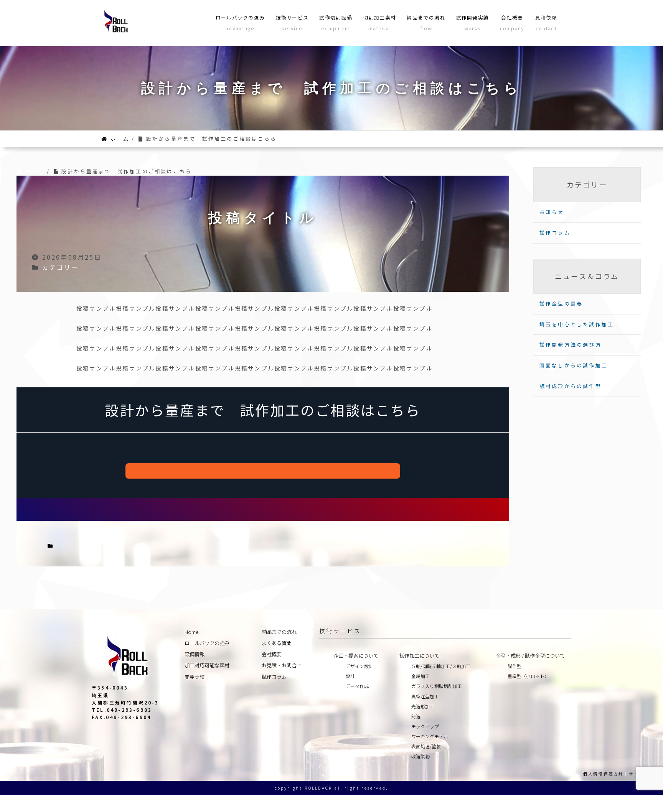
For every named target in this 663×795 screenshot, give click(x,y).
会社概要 (272, 654)
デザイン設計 (359, 666)
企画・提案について (355, 655)
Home (191, 631)
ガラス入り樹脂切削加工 (436, 686)
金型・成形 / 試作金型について (530, 655)
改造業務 (420, 756)
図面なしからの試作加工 (573, 365)
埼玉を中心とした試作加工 (576, 324)
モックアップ (425, 726)
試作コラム (555, 232)
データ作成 (357, 686)
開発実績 (195, 676)
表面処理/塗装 (426, 746)
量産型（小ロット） (528, 676)
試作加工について (419, 655)
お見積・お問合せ (282, 665)
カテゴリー (60, 267)
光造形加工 (422, 706)
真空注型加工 (425, 696)
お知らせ (551, 212)
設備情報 (195, 654)
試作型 (514, 666)
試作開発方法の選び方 (570, 344)
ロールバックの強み (207, 643)
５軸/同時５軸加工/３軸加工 (440, 666)
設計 (350, 676)
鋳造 (416, 716)
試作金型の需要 (561, 303)
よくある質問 (277, 643)
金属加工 (420, 676)
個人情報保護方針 (603, 774)
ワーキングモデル (429, 736)
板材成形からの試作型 (570, 386)
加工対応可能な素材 (207, 665)
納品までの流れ (279, 631)
